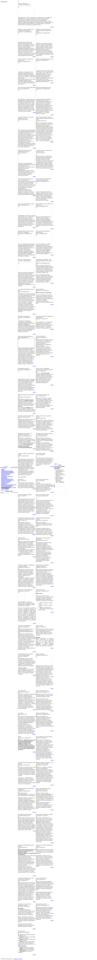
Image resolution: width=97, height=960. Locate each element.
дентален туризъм (5, 474)
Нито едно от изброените (59, 480)
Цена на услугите (60, 473)
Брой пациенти (59, 477)
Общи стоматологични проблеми (8, 484)
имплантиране (4, 478)
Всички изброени (60, 478)
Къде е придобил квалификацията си (60, 470)
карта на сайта (6, 467)
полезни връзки (4, 482)
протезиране (4, 477)
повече (52, 26)
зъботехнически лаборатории (7, 472)
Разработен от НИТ (17, 958)
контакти (12, 467)
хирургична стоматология (7, 476)
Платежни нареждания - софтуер (8, 487)
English (2, 489)
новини (3, 469)
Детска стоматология (6, 473)
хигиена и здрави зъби (6, 481)
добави (16, 467)
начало (2, 469)
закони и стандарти (5, 481)
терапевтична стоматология (7, 480)
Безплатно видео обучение (7, 485)
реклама (2, 467)
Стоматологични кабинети (7, 471)
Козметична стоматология (7, 479)
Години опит (58, 472)
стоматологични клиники (7, 470)
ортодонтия (3, 475)
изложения (3, 483)
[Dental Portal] (4, 1)
